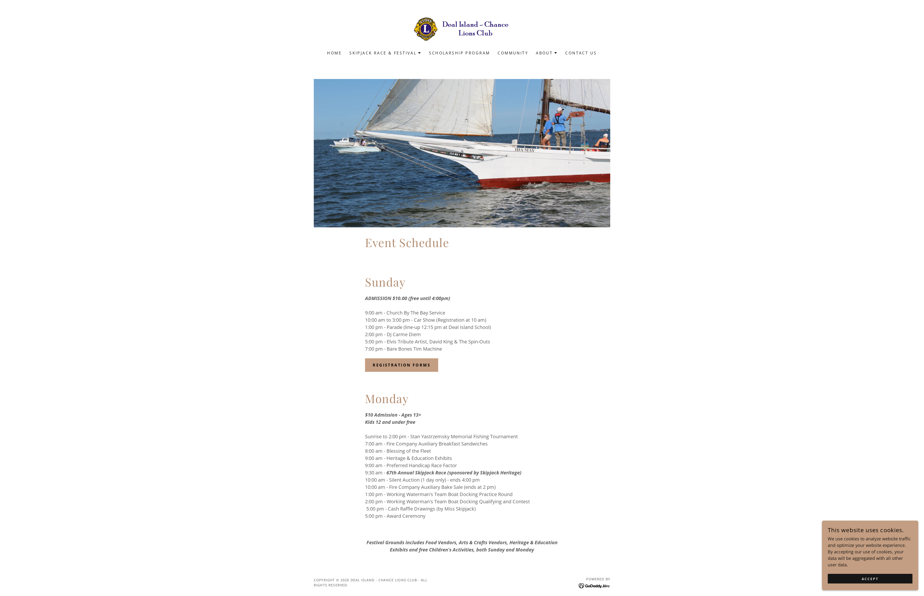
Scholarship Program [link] (459, 53)
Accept (870, 578)
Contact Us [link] (581, 53)
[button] (385, 53)
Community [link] (513, 53)
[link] (462, 28)
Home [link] (334, 53)
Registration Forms (401, 365)
